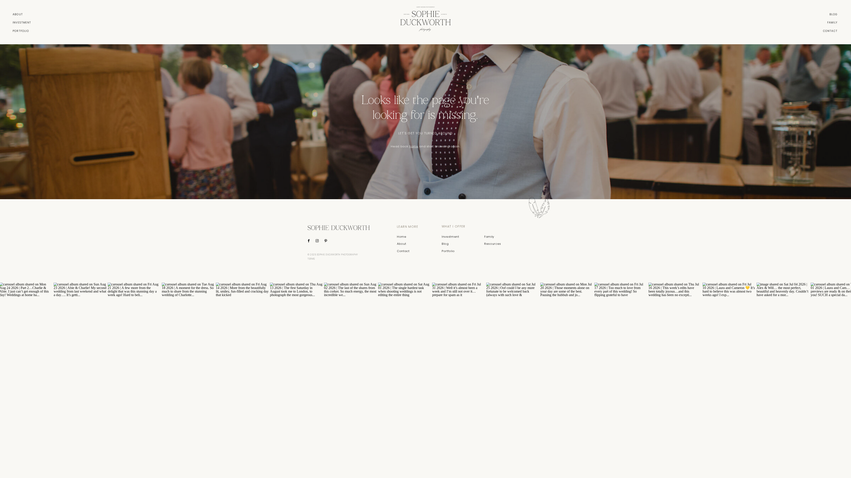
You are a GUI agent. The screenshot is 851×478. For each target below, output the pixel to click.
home (413, 146)
